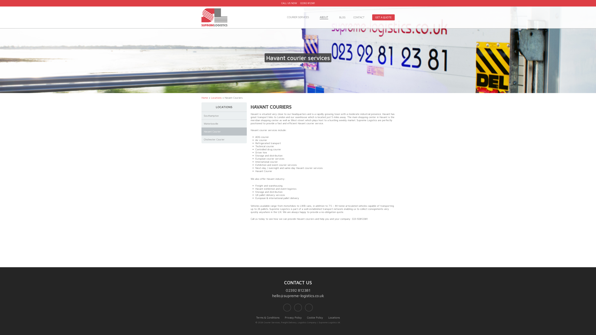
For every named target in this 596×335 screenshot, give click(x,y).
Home (204, 97)
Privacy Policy (293, 317)
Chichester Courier (214, 139)
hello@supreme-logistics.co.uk (298, 295)
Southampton (211, 115)
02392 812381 (298, 290)
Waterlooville (211, 123)
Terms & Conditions (268, 317)
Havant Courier (212, 131)
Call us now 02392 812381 (298, 3)
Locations (216, 97)
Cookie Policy (315, 317)
